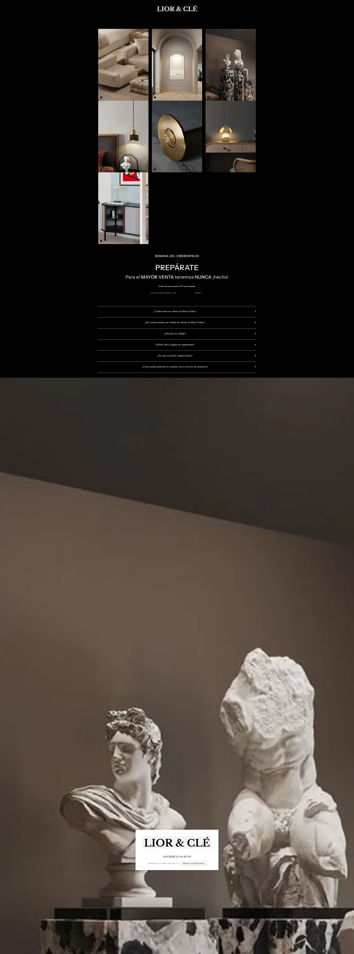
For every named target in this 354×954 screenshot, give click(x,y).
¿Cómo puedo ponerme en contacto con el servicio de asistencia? (175, 366)
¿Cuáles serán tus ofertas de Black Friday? (175, 311)
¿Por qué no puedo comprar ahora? (174, 355)
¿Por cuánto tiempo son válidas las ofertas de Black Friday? (175, 322)
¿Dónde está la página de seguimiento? (175, 344)
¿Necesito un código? (175, 333)
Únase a (198, 293)
